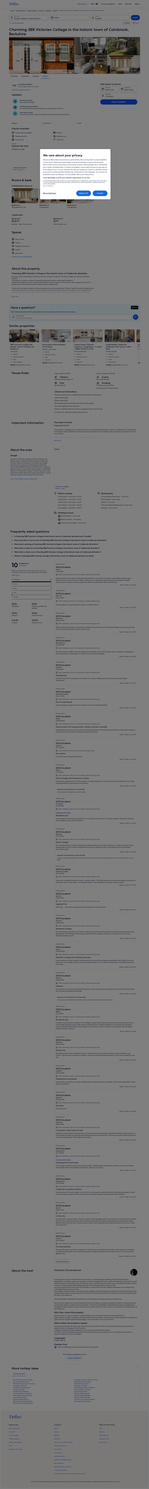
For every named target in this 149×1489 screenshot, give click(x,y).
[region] (75, 174)
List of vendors (48, 186)
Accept (100, 193)
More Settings (49, 193)
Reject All (83, 193)
